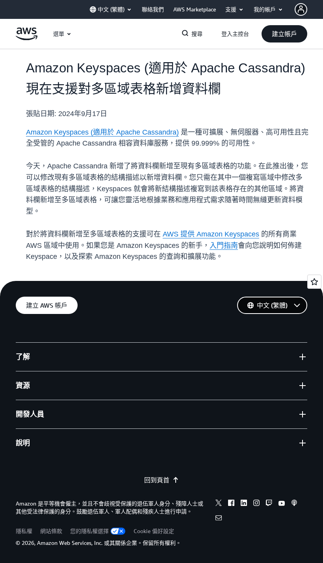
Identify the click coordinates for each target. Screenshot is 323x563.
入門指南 (224, 245)
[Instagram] (256, 504)
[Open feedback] (314, 282)
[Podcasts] (294, 504)
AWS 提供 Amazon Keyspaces (211, 234)
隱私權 (24, 531)
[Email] (218, 519)
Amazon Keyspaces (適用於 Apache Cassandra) (102, 132)
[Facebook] (231, 504)
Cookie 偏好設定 (154, 531)
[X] (218, 504)
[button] (284, 33)
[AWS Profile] (301, 9)
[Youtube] (281, 504)
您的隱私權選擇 (89, 531)
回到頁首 (156, 480)
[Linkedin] (244, 504)
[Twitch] (269, 504)
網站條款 (51, 531)
